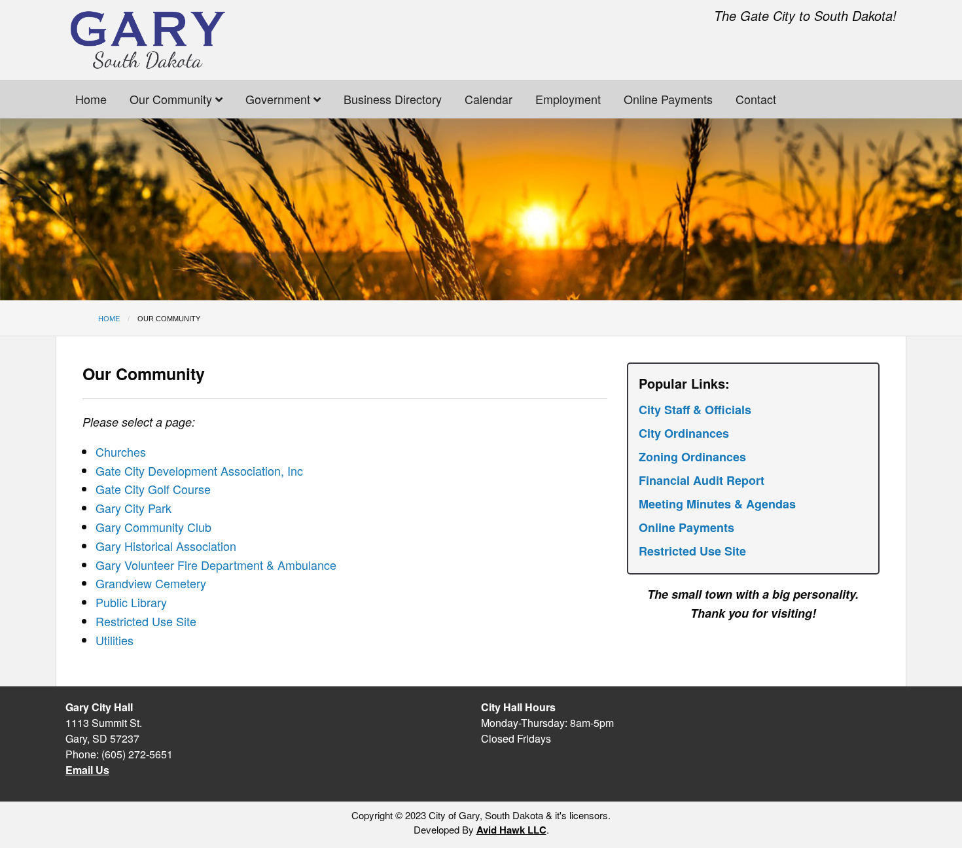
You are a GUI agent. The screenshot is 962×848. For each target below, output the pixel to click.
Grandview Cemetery (151, 583)
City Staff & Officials (695, 409)
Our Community (172, 98)
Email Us (87, 769)
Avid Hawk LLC (511, 829)
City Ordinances (684, 433)
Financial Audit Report (701, 480)
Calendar (488, 98)
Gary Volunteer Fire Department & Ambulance (216, 564)
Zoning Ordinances (692, 456)
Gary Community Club (153, 526)
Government (279, 98)
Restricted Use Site (146, 620)
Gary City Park (133, 507)
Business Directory (393, 98)
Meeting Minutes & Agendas (717, 503)
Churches (121, 451)
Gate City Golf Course (153, 488)
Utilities (115, 639)
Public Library (131, 601)
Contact (756, 98)
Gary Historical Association (166, 545)
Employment (568, 98)
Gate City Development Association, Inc (199, 470)
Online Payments (668, 98)
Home (91, 98)
